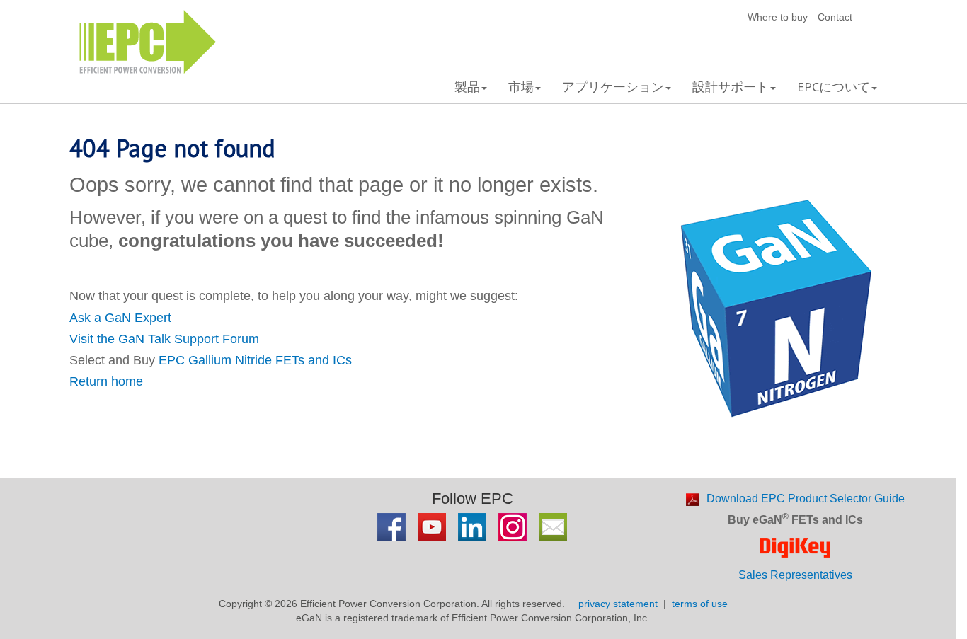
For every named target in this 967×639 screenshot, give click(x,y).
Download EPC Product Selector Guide (805, 499)
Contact (835, 17)
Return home (106, 381)
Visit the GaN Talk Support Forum (164, 339)
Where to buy (778, 17)
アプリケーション (613, 87)
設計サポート (730, 87)
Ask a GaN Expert (120, 318)
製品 (467, 87)
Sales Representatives (795, 575)
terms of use (700, 603)
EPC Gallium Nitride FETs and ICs (255, 360)
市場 (521, 87)
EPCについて (833, 87)
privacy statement (618, 603)
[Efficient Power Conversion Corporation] (147, 41)
